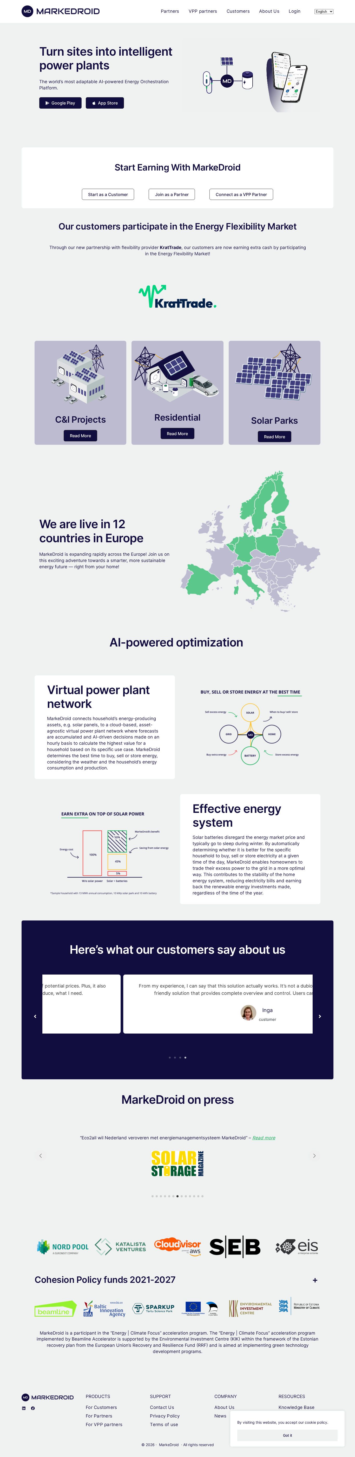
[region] (287, 1429)
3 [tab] (180, 1057)
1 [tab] (169, 1057)
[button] (60, 102)
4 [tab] (185, 1057)
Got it (287, 1435)
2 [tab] (175, 1057)
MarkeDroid (169, 1444)
